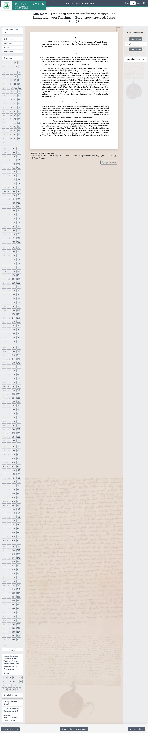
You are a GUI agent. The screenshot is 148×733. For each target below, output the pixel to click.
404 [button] (4, 450)
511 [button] (18, 554)
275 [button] (18, 318)
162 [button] (13, 207)
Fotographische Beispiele (10, 702)
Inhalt (6, 47)
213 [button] (8, 259)
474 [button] (13, 517)
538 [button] (13, 581)
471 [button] (18, 513)
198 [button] (13, 242)
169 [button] (8, 214)
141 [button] (8, 187)
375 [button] (18, 417)
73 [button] (19, 119)
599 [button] (18, 640)
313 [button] (8, 359)
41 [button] (11, 95)
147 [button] (18, 191)
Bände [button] (69, 3)
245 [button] (8, 290)
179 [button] (18, 222)
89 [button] (4, 134)
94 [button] (4, 138)
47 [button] (15, 99)
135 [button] (18, 179)
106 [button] (13, 152)
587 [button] (18, 628)
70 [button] (7, 119)
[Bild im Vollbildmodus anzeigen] (118, 29)
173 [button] (8, 218)
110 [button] (13, 156)
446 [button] (13, 489)
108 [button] (4, 156)
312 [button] (4, 359)
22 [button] (11, 80)
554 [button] (13, 597)
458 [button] (13, 501)
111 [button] (18, 156)
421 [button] (8, 466)
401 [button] (8, 447)
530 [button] (13, 573)
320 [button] (4, 367)
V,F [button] (10, 689)
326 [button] (13, 370)
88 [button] (19, 131)
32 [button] (16, 88)
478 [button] (13, 521)
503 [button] (18, 546)
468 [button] (4, 513)
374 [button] (13, 417)
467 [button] (18, 509)
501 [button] (8, 546)
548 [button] (4, 593)
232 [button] (4, 279)
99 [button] (4, 142)
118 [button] (13, 164)
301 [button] (8, 347)
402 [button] (13, 447)
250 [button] (13, 294)
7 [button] (13, 66)
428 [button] (4, 474)
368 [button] (4, 413)
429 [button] (8, 474)
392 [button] (4, 437)
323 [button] (18, 367)
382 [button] (13, 425)
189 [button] (8, 234)
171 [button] (18, 214)
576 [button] (4, 620)
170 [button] (13, 214)
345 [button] (8, 390)
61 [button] (11, 111)
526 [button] (13, 569)
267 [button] (18, 310)
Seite (68, 729)
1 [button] (3, 62)
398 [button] (13, 441)
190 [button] (13, 234)
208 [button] (4, 255)
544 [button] (4, 589)
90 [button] (7, 134)
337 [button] (8, 382)
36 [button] (11, 92)
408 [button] (4, 454)
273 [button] (8, 318)
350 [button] (13, 394)
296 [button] (4, 341)
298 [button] (13, 341)
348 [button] (4, 394)
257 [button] (8, 302)
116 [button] (4, 164)
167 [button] (18, 211)
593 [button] (8, 636)
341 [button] (8, 386)
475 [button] (18, 517)
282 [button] (13, 326)
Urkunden (8, 58)
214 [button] (13, 259)
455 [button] (18, 497)
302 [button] (13, 347)
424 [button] (4, 470)
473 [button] (8, 517)
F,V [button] (20, 677)
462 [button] (13, 505)
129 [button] (8, 175)
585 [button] (8, 628)
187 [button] (18, 230)
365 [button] (8, 409)
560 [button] (4, 604)
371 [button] (18, 413)
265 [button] (8, 310)
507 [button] (18, 550)
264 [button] (4, 310)
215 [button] (18, 259)
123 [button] (18, 168)
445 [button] (8, 489)
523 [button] (18, 565)
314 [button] (13, 359)
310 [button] (13, 355)
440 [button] (4, 486)
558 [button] (13, 601)
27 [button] (11, 84)
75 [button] (7, 123)
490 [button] (13, 532)
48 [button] (19, 99)
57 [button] (15, 107)
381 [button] (8, 425)
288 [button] (4, 333)
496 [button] (4, 540)
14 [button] (19, 72)
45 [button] (7, 99)
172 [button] (4, 218)
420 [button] (4, 466)
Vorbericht (8, 52)
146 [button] (13, 191)
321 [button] (8, 367)
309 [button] (8, 355)
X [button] (17, 689)
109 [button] (8, 156)
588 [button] (4, 632)
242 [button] (13, 287)
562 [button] (13, 604)
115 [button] (18, 160)
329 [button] (8, 374)
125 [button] (8, 172)
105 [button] (8, 152)
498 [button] (13, 540)
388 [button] (4, 433)
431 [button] (18, 474)
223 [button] (18, 267)
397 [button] (8, 441)
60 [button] (7, 111)
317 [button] (8, 363)
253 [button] (8, 298)
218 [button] (13, 263)
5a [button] (4, 66)
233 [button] (8, 279)
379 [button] (18, 421)
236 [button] (4, 283)
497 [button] (8, 540)
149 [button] (8, 195)
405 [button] (8, 450)
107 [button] (18, 152)
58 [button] (19, 107)
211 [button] (18, 255)
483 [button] (18, 524)
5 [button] (18, 62)
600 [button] (4, 645)
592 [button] (4, 636)
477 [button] (8, 521)
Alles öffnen (135, 39)
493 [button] (8, 536)
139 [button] (18, 183)
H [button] (6, 681)
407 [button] (18, 450)
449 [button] (8, 493)
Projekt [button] (78, 3)
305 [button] (8, 351)
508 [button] (4, 554)
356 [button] (4, 402)
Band (82, 729)
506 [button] (13, 550)
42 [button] (15, 95)
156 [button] (4, 203)
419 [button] (18, 462)
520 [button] (4, 565)
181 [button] (8, 226)
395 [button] (18, 437)
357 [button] (8, 402)
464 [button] (4, 509)
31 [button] (12, 88)
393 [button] (8, 437)
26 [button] (7, 84)
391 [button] (18, 433)
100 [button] (4, 148)
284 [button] (4, 329)
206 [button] (13, 252)
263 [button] (18, 306)
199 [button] (18, 242)
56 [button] (11, 107)
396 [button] (4, 441)
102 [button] (13, 148)
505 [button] (8, 550)
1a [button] (6, 62)
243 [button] (18, 287)
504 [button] (4, 550)
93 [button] (19, 134)
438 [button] (13, 482)
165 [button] (8, 211)
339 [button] (18, 382)
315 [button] (18, 359)
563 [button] (18, 604)
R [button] (15, 685)
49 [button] (4, 103)
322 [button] (13, 367)
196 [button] (4, 242)
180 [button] (4, 226)
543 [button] (18, 585)
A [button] (3, 677)
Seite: (127, 3)
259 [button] (18, 302)
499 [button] (18, 540)
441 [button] (8, 486)
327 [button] (18, 370)
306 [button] (13, 351)
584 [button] (4, 628)
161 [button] (8, 207)
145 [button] (8, 191)
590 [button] (13, 632)
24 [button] (19, 80)
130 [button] (13, 175)
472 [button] (4, 517)
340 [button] (4, 386)
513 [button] (8, 558)
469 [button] (8, 513)
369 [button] (8, 413)
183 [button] (18, 226)
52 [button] (15, 103)
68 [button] (19, 115)
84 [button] (4, 131)
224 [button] (4, 271)
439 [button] (18, 482)
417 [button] (8, 462)
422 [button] (13, 466)
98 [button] (19, 138)
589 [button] (8, 632)
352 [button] (4, 398)
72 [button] (15, 119)
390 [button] (13, 433)
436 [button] (4, 482)
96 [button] (11, 138)
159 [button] (18, 203)
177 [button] (8, 222)
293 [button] (8, 337)
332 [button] (4, 378)
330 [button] (13, 374)
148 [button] (4, 195)
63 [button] (19, 111)
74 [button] (4, 123)
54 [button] (4, 107)
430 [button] (13, 474)
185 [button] (8, 230)
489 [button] (8, 532)
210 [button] (13, 255)
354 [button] (13, 398)
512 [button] (4, 558)
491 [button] (18, 532)
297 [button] (8, 341)
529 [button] (8, 573)
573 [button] (8, 616)
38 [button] (19, 92)
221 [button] (8, 267)
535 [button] (18, 577)
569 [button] (8, 612)
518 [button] (13, 562)
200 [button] (4, 248)
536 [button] (4, 581)
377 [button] (8, 421)
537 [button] (8, 581)
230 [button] (13, 275)
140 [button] (4, 187)
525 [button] (8, 569)
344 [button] (4, 390)
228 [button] (4, 275)
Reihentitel (8, 39)
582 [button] (13, 624)
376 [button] (4, 421)
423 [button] (18, 466)
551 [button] (18, 593)
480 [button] (4, 524)
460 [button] (4, 505)
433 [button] (8, 478)
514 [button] (13, 558)
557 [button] (8, 601)
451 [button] (18, 493)
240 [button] (4, 287)
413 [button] (8, 458)
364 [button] (4, 409)
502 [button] (13, 546)
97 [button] (15, 138)
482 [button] (13, 524)
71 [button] (11, 119)
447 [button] (18, 489)
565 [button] (8, 608)
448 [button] (4, 493)
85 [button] (7, 131)
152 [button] (4, 199)
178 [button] (13, 222)
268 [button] (4, 314)
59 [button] (4, 111)
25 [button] (4, 84)
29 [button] (19, 84)
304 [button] (4, 351)
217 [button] (8, 263)
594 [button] (13, 636)
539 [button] (18, 581)
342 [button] (13, 386)
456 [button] (4, 501)
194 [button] (13, 238)
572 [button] (4, 616)
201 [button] (8, 248)
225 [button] (8, 271)
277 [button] (8, 322)
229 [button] (8, 275)
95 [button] (7, 138)
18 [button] (15, 76)
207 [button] (18, 252)
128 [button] (4, 175)
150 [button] (13, 195)
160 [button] (4, 207)
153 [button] (8, 199)
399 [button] (18, 441)
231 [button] (18, 275)
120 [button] (4, 168)
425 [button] (8, 470)
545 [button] (8, 589)
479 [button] (18, 521)
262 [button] (13, 306)
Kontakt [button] (88, 3)
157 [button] (8, 203)
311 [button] (18, 355)
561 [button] (8, 604)
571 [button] (18, 612)
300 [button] (4, 347)
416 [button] (4, 462)
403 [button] (18, 447)
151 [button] (18, 195)
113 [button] (8, 160)
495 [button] (18, 536)
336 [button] (4, 382)
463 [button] (18, 505)
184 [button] (4, 230)
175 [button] (18, 218)
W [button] (14, 689)
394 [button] (13, 437)
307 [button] (18, 351)
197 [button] (8, 242)
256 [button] (4, 302)
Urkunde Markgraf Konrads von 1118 (12, 709)
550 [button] (13, 593)
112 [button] (4, 160)
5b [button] (8, 66)
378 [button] (13, 421)
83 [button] (19, 127)
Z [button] (20, 689)
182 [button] (13, 226)
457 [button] (8, 501)
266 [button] (13, 310)
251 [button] (18, 294)
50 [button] (7, 103)
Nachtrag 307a (10, 649)
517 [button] (8, 562)
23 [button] (15, 80)
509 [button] (8, 554)
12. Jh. (129, 44)
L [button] (17, 681)
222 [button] (13, 267)
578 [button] (13, 620)
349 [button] (8, 394)
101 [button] (8, 148)
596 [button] (4, 640)
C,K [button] (10, 677)
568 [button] (4, 612)
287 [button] (18, 329)
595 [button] (18, 636)
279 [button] (18, 322)
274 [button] (13, 318)
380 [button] (4, 425)
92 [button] (15, 134)
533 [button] (8, 577)
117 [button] (8, 164)
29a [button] (4, 88)
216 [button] (4, 263)
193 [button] (8, 238)
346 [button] (13, 390)
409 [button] (8, 454)
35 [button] (7, 92)
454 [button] (13, 497)
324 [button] (4, 370)
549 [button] (8, 593)
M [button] (21, 681)
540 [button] (4, 585)
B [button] (6, 677)
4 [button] (15, 62)
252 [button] (4, 298)
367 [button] (18, 409)
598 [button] (13, 640)
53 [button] (19, 103)
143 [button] (18, 187)
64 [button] (4, 115)
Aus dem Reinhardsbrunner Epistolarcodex (11, 717)
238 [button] (13, 283)
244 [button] (4, 290)
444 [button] (4, 489)
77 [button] (15, 123)
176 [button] (4, 222)
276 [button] (4, 322)
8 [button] (16, 66)
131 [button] (18, 175)
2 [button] (9, 62)
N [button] (3, 685)
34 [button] (4, 92)
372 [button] (4, 417)
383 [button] (18, 425)
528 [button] (4, 573)
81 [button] (11, 127)
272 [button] (4, 318)
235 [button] (18, 279)
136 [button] (4, 183)
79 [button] (4, 127)
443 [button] (18, 486)
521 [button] (8, 565)
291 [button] (18, 333)
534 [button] (13, 577)
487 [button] (18, 528)
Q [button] (12, 685)
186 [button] (13, 230)
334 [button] (13, 378)
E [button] (16, 677)
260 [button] (4, 306)
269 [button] (8, 314)
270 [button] (13, 314)
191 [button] (18, 234)
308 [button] (4, 355)
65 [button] (7, 115)
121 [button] (8, 168)
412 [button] (4, 458)
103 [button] (18, 148)
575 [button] (18, 616)
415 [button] (18, 458)
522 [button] (13, 565)
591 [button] (18, 632)
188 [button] (4, 234)
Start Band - (11, 31)
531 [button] (18, 573)
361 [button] (8, 406)
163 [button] (18, 207)
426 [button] (13, 470)
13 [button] (15, 72)
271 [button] (18, 314)
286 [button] (13, 329)
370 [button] (13, 413)
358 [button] (13, 402)
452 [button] (4, 497)
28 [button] (15, 84)
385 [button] (8, 429)
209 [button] (8, 255)
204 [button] (4, 252)
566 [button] (13, 608)
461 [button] (8, 505)
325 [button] (8, 370)
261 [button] (8, 306)
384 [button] (4, 429)
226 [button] (13, 271)
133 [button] (8, 179)
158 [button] (13, 203)
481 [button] (8, 524)
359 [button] (18, 402)
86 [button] (11, 131)
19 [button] (19, 76)
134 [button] (13, 179)
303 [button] (18, 347)
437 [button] (8, 482)
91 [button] (11, 134)
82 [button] (15, 127)
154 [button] (13, 199)
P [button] (9, 685)
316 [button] (4, 363)
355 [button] (18, 398)
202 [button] (13, 248)
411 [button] (18, 454)
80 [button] (7, 127)
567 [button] (18, 608)
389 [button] (8, 433)
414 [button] (13, 458)
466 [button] (13, 509)
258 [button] (13, 302)
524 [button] (4, 569)
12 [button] (11, 72)
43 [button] (19, 95)
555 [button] (18, 597)
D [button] (14, 677)
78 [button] (19, 123)
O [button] (6, 685)
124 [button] (4, 172)
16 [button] (7, 76)
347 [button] (18, 390)
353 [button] (8, 398)
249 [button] (8, 294)
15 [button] (4, 76)
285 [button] (8, 329)
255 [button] (18, 298)
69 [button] (4, 119)
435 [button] (18, 478)
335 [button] (18, 378)
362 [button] (13, 406)
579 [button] (18, 620)
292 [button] (4, 337)
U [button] (6, 689)
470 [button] (13, 513)
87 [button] (15, 131)
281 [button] (8, 326)
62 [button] (15, 111)
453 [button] (8, 497)
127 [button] (18, 172)
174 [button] (13, 218)
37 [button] (15, 92)
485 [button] (8, 528)
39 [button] (4, 95)
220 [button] (4, 267)
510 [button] (13, 554)
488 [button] (4, 532)
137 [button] (8, 183)
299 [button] (18, 341)
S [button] (18, 685)
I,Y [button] (10, 681)
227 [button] (18, 271)
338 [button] (13, 382)
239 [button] (18, 283)
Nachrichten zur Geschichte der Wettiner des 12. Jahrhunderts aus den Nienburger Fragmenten (11, 662)
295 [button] (18, 337)
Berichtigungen (10, 695)
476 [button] (4, 521)
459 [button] (18, 501)
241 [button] (8, 287)
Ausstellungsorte (133, 59)
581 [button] (8, 624)
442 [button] (13, 486)
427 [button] (18, 470)
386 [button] (13, 429)
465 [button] (8, 509)
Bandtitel (8, 43)
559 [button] (18, 601)
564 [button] (4, 608)
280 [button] (4, 326)
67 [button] (15, 115)
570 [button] (13, 612)
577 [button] (8, 620)
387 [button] (18, 429)
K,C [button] (14, 681)
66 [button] (11, 115)
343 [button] (18, 386)
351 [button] (18, 394)
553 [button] (8, 597)
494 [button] (13, 536)
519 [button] (18, 562)
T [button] (3, 689)
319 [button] (18, 363)
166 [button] (13, 211)
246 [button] (13, 290)
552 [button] (4, 597)
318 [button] (13, 363)
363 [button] (18, 406)
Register (7, 673)
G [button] (3, 681)
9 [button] (19, 66)
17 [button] (11, 76)
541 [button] (8, 585)
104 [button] (4, 152)
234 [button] (13, 279)
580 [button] (4, 624)
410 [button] (13, 454)
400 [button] (4, 447)
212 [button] (4, 259)
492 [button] (4, 536)
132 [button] (4, 179)
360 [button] (4, 406)
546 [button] (13, 589)
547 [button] (18, 589)
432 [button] (4, 478)
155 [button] (18, 199)
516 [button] (4, 562)
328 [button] (4, 374)
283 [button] (18, 326)
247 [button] (18, 290)
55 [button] (7, 107)
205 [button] (8, 252)
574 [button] (13, 616)
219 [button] (18, 263)
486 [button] (13, 528)
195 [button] (18, 238)
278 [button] (13, 322)
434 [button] (13, 478)
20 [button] (4, 80)
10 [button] (4, 72)
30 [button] (8, 88)
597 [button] (8, 640)
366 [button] (13, 409)
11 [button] (7, 72)
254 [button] (13, 298)
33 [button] (20, 88)
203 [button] (18, 248)
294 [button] (13, 337)
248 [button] (4, 294)
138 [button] (13, 183)
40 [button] (7, 95)
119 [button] (18, 164)
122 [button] (13, 168)
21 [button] (7, 80)
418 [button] (13, 462)
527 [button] (18, 569)
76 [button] (11, 123)
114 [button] (13, 160)
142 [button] (13, 187)
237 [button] (8, 283)
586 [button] (13, 628)
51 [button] (11, 103)
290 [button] (13, 333)
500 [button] (4, 546)
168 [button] (4, 214)
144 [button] (4, 191)
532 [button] (4, 577)
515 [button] (18, 558)
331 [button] (18, 374)
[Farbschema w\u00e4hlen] (144, 3)
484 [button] (4, 528)
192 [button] (4, 238)
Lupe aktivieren (108, 162)
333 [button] (8, 378)
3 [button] (12, 62)
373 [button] (8, 417)
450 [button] (13, 493)
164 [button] (4, 211)
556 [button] (4, 601)
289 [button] (8, 333)
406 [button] (13, 450)
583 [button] (18, 624)
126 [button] (13, 172)
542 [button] (13, 585)
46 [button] (11, 99)
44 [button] (4, 99)
